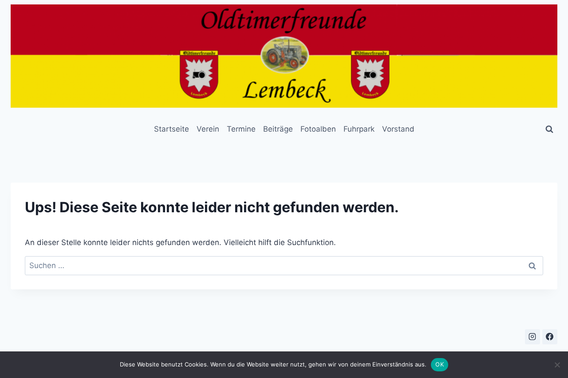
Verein (208, 129)
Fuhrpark (359, 129)
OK (439, 364)
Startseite (171, 129)
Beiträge (278, 129)
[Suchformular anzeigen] (549, 129)
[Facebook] (549, 336)
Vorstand (398, 129)
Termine (241, 129)
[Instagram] (532, 336)
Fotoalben (318, 129)
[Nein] (556, 364)
